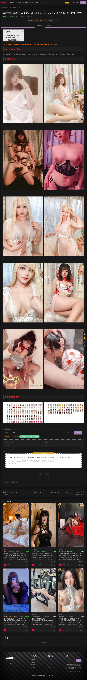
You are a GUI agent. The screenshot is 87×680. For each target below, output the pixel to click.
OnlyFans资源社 (13, 16)
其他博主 (49, 667)
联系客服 (68, 671)
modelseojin (11, 551)
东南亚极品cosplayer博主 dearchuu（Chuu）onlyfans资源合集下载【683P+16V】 (43, 554)
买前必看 (18, 2)
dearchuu (39, 551)
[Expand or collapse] (22, 31)
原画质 (12, 482)
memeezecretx (36, 616)
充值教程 (33, 664)
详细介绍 (39, 26)
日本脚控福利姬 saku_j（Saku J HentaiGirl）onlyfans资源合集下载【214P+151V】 (16, 619)
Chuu (34, 551)
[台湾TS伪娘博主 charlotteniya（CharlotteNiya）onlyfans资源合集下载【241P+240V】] (71, 525)
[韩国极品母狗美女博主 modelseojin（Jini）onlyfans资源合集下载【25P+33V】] (16, 525)
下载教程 (22, 436)
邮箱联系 (43, 2)
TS (61, 549)
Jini (6, 551)
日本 (6, 614)
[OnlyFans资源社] (3, 2)
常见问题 (26, 2)
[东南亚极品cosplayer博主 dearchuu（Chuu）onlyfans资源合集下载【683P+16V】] (43, 525)
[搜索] (73, 2)
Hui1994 (62, 616)
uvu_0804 (6, 482)
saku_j (16, 616)
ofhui (67, 616)
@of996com (52, 675)
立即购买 (78, 433)
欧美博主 (49, 664)
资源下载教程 (34, 2)
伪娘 (72, 551)
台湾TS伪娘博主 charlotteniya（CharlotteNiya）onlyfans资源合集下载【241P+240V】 (71, 554)
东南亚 (34, 549)
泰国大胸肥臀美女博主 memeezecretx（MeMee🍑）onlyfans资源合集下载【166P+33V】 (43, 619)
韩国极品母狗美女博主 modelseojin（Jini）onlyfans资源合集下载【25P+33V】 (16, 554)
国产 (31, 16)
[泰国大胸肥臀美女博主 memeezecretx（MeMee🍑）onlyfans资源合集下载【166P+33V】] (43, 590)
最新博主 (49, 659)
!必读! (48, 26)
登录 (45, 642)
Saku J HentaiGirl (9, 616)
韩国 (6, 549)
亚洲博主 (49, 662)
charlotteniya (63, 551)
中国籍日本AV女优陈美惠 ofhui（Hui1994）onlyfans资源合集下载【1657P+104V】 (71, 619)
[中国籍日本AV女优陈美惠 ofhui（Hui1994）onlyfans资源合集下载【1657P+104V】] (71, 590)
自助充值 (11, 2)
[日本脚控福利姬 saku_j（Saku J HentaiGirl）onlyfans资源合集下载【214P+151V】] (16, 590)
